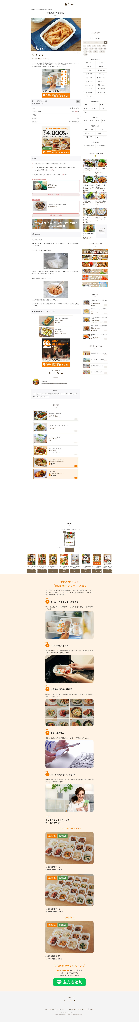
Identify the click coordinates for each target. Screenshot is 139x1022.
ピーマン (89, 45)
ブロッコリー (102, 51)
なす (84, 45)
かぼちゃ (104, 45)
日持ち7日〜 (36, 396)
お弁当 (66, 394)
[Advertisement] (56, 501)
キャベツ (98, 45)
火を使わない (44, 396)
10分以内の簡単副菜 (47, 394)
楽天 (31, 571)
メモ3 (63, 174)
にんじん (91, 48)
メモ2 (51, 170)
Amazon (69, 548)
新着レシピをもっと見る (56, 215)
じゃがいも (86, 48)
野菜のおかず (73, 394)
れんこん (85, 51)
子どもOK (60, 394)
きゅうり (100, 48)
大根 (33, 108)
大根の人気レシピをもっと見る (56, 194)
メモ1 (76, 111)
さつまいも (96, 51)
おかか (39, 394)
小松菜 (94, 45)
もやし (90, 51)
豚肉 (105, 48)
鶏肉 (96, 48)
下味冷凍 (85, 54)
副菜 (55, 394)
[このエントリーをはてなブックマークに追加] (39, 55)
